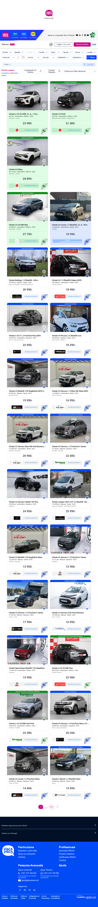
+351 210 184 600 (28, 873)
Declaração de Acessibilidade (55, 897)
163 (51, 807)
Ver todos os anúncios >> (31, 130)
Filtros (92, 57)
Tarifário (21, 857)
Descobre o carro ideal (27, 851)
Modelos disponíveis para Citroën (14, 826)
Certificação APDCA (67, 857)
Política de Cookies (24, 897)
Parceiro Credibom (66, 854)
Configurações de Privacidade (34, 897)
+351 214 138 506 (51, 873)
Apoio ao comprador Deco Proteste (61, 35)
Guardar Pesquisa (51, 71)
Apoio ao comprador (26, 854)
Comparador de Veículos (30, 71)
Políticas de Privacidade (14, 897)
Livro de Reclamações (46, 897)
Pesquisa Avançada (30, 865)
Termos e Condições (5, 897)
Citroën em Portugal (9, 833)
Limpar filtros (90, 64)
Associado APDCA (66, 851)
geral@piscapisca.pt (30, 880)
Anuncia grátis (82, 44)
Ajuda (62, 865)
